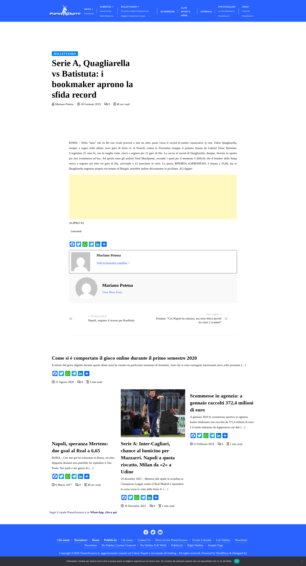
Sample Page (215, 545)
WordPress (222, 553)
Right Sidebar (195, 545)
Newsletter (241, 540)
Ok (236, 561)
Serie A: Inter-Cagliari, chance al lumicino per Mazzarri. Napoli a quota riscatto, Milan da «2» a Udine (148, 457)
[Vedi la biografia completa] (129, 262)
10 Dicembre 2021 (135, 505)
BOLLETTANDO (65, 53)
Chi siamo (127, 540)
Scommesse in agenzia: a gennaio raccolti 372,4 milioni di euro (221, 403)
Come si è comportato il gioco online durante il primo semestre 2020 (124, 358)
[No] (302, 561)
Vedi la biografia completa (112, 262)
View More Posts (112, 292)
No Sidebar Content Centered (119, 545)
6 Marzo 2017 (64, 484)
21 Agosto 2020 (65, 382)
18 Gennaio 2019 (91, 104)
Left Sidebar (223, 540)
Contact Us (144, 540)
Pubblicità (177, 545)
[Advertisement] (153, 196)
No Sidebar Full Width (153, 545)
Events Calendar (201, 540)
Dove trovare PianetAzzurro (171, 540)
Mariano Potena (64, 104)
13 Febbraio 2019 (204, 444)
